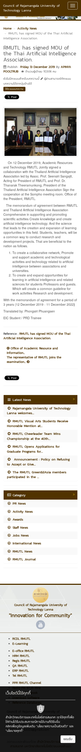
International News (26, 543)
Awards (17, 519)
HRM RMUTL (20, 655)
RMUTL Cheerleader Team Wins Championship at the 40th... (34, 436)
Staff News (19, 527)
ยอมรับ (67, 739)
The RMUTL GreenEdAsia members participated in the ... (36, 474)
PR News (18, 503)
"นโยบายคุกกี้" (14, 730)
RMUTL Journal (23, 559)
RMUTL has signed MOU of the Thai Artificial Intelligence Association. (36, 336)
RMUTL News (21, 551)
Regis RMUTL (21, 660)
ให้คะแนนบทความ (14, 89)
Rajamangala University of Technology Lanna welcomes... (39, 410)
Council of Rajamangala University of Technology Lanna (31, 8)
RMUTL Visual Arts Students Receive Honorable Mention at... (37, 423)
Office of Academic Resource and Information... (32, 350)
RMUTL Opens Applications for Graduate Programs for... (33, 449)
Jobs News (20, 535)
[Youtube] (40, 624)
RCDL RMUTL (21, 638)
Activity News (22, 511)
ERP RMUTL (20, 670)
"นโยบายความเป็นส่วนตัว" (52, 726)
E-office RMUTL (23, 651)
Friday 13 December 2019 (37, 67)
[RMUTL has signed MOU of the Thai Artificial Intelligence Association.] (40, 131)
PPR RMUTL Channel (26, 682)
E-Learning (20, 643)
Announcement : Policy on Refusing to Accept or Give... (38, 462)
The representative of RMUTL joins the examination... (34, 359)
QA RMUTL (19, 665)
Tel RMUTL (19, 675)
